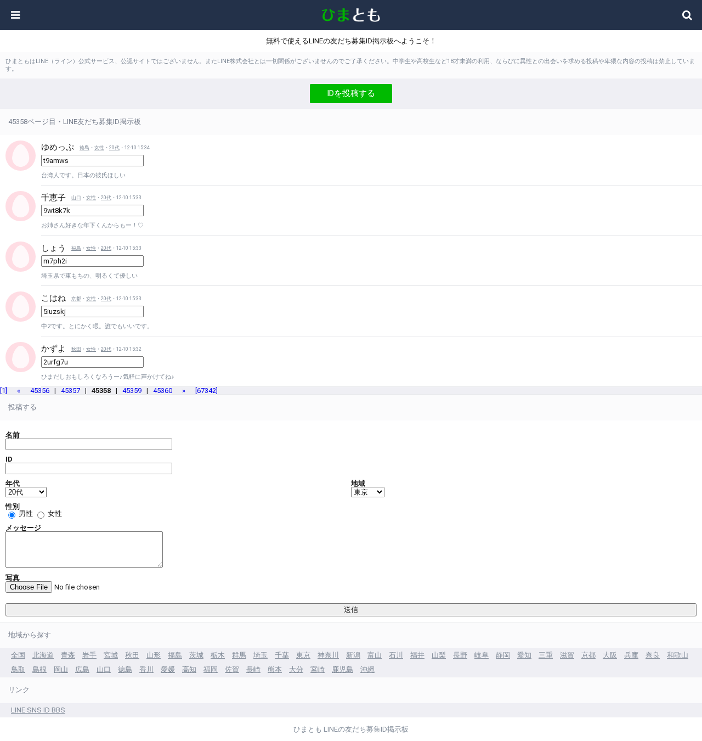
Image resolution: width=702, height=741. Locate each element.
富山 (374, 655)
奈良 (653, 655)
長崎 (253, 669)
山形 (153, 655)
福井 (417, 655)
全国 (18, 655)
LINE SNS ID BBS (38, 710)
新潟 (353, 655)
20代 (114, 147)
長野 (460, 655)
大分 (296, 669)
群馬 (239, 655)
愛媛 (168, 669)
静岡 (503, 655)
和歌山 (677, 655)
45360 (162, 390)
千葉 (282, 655)
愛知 (524, 655)
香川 (146, 669)
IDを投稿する (351, 93)
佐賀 (232, 669)
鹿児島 (342, 669)
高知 (189, 669)
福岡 (210, 669)
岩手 (89, 655)
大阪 (610, 655)
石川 (396, 655)
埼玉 (260, 655)
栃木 (218, 655)
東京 (303, 655)
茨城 (196, 655)
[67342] (206, 390)
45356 (39, 390)
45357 (70, 390)
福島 (76, 248)
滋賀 (567, 655)
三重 (546, 655)
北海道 (43, 655)
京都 (76, 298)
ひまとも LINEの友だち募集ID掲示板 (351, 729)
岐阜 (481, 655)
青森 (68, 655)
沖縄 (367, 669)
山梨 (439, 655)
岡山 (61, 669)
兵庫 (631, 655)
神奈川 (328, 655)
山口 (76, 197)
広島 (82, 669)
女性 (99, 147)
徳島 (84, 147)
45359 (131, 390)
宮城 (111, 655)
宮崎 (317, 669)
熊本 (275, 669)
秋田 (76, 349)
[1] (3, 390)
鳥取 (18, 669)
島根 (39, 669)
